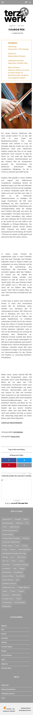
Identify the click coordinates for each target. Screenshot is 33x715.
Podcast (12, 591)
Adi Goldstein (18, 432)
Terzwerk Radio (6, 668)
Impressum (5, 685)
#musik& (18, 519)
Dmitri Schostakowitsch (10, 530)
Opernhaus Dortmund (9, 583)
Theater (18, 599)
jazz (12, 557)
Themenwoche (7, 602)
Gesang (4, 549)
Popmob (21, 591)
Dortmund (26, 538)
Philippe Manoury (23, 587)
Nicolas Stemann (7, 580)
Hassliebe (4, 638)
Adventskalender (7, 523)
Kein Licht (5, 561)
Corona (4, 527)
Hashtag (4, 642)
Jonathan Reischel (18, 33)
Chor (27, 523)
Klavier (13, 561)
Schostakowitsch (7, 599)
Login (3, 698)
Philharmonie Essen (8, 587)
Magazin (4, 626)
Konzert (21, 561)
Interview (5, 557)
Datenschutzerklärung (8, 689)
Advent (26, 519)
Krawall (3, 634)
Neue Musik (20, 576)
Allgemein (12, 25)
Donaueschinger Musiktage (11, 538)
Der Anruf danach (6, 647)
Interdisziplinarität (24, 549)
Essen (17, 546)
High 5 (3, 659)
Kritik (15, 568)
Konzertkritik (6, 568)
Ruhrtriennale (16, 595)
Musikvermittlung (7, 576)
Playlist (4, 591)
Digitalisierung (14, 527)
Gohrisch (13, 549)
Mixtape (22, 568)
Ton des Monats (19, 602)
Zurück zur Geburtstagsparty (11, 423)
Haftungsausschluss (7, 693)
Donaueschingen (7, 534)
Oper (17, 580)
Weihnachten (6, 606)
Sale (2, 629)
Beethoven (19, 523)
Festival (24, 546)
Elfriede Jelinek (7, 546)
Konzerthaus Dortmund (20, 565)
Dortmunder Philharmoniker (11, 542)
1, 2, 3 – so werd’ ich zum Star (16, 503)
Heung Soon (15, 436)
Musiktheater (18, 572)
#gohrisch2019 (7, 519)
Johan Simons (21, 557)
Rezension (5, 595)
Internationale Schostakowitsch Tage (14, 553)
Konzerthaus (6, 565)
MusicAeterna (6, 572)
